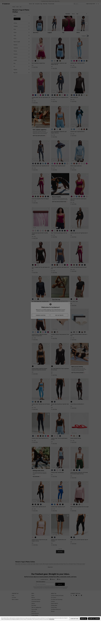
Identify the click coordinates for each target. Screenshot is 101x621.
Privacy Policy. (52, 619)
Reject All (83, 618)
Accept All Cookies (94, 618)
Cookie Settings (74, 618)
